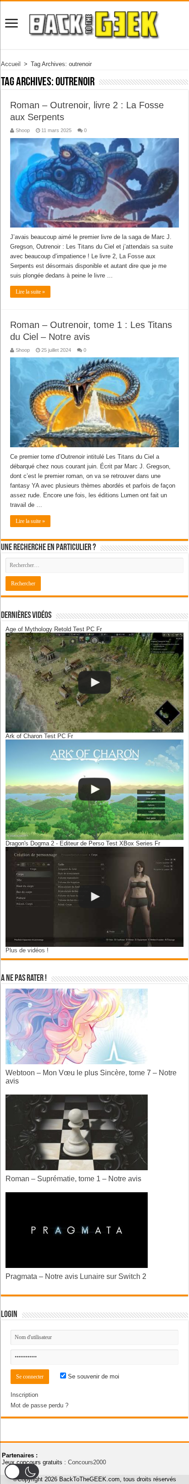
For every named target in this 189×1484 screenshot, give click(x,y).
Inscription (24, 1394)
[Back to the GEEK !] (94, 24)
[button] (22, 1471)
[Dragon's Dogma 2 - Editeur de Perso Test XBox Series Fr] (94, 897)
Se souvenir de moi (92, 1376)
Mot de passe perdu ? (39, 1405)
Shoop (23, 130)
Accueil (11, 64)
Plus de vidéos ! (27, 950)
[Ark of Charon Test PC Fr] (94, 789)
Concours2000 (87, 1462)
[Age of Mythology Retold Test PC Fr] (94, 683)
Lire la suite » (30, 292)
